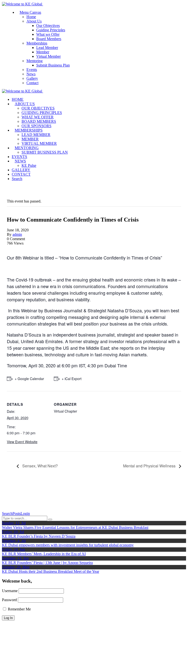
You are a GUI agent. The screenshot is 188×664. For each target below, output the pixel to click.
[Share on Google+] (14, 248)
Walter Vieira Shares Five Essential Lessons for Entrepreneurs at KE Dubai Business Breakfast (75, 527)
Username (10, 591)
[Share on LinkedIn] (17, 248)
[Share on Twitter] (11, 248)
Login (25, 513)
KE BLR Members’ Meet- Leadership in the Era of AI (44, 554)
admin (17, 234)
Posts (16, 513)
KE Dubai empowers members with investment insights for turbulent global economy (68, 545)
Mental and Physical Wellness (149, 466)
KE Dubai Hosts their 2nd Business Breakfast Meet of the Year (50, 571)
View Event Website (22, 441)
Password (9, 600)
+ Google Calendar (29, 378)
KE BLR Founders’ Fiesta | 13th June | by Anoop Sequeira (47, 563)
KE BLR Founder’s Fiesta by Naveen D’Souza (38, 536)
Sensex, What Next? (39, 466)
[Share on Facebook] (8, 248)
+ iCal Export (72, 378)
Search (7, 513)
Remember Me (19, 609)
